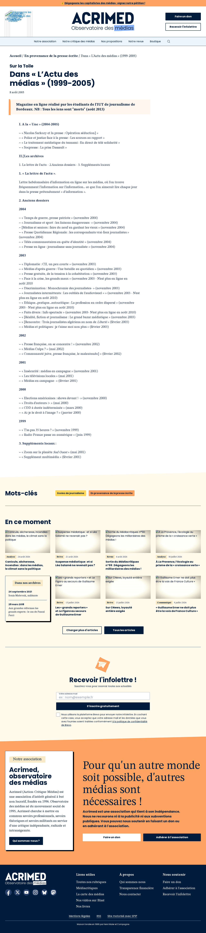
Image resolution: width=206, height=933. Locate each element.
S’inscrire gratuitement (103, 706)
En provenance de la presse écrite (51, 56)
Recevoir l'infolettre (183, 27)
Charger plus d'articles (82, 630)
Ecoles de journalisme (70, 493)
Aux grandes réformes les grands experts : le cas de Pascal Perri (27, 612)
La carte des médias (90, 894)
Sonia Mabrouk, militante (23, 595)
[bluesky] (44, 892)
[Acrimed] (103, 21)
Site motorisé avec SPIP (122, 916)
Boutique (155, 41)
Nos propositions (111, 41)
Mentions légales (79, 916)
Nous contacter (130, 894)
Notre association (45, 41)
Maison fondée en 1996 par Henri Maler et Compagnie (103, 924)
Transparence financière (136, 888)
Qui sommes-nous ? (26, 841)
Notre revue (136, 41)
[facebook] (8, 892)
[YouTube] (26, 892)
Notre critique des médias (78, 41)
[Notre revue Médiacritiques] (23, 25)
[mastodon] (53, 892)
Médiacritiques (87, 888)
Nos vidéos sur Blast (90, 900)
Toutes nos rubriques (91, 882)
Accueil (15, 56)
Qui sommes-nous (132, 882)
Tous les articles (124, 630)
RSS (99, 916)
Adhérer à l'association (172, 837)
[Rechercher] (168, 41)
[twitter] (17, 892)
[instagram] (35, 892)
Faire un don (183, 16)
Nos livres (83, 906)
